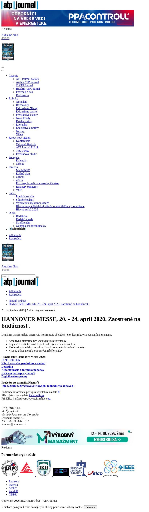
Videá (19, 134)
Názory (20, 131)
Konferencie (23, 140)
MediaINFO (23, 170)
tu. (49, 398)
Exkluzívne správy (26, 111)
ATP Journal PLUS (27, 147)
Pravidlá (13, 491)
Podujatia (14, 157)
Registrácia (22, 95)
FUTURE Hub (10, 360)
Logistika (7, 366)
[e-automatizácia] (17, 229)
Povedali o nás (24, 91)
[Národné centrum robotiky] (78, 475)
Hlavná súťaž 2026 (27, 209)
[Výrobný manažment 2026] (67, 444)
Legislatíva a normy (27, 127)
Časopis (13, 75)
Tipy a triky (22, 150)
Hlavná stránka (17, 300)
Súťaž (12, 193)
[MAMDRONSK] (111, 475)
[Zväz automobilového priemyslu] (10, 475)
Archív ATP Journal (27, 82)
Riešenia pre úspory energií (18, 373)
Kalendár (21, 160)
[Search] (37, 277)
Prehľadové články (27, 114)
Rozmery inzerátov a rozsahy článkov (37, 183)
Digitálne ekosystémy (14, 376)
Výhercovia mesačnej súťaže (32, 202)
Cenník (20, 176)
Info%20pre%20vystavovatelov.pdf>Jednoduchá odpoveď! (37, 385)
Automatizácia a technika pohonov (22, 369)
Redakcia (21, 216)
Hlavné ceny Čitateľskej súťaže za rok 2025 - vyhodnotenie (50, 206)
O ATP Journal (24, 85)
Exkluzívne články (26, 108)
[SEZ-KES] (27, 475)
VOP (19, 189)
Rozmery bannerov (27, 186)
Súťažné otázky (25, 199)
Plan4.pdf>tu (36, 395)
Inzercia (13, 167)
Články (20, 163)
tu (59, 392)
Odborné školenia (26, 144)
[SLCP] (95, 475)
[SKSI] (44, 475)
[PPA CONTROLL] (67, 25)
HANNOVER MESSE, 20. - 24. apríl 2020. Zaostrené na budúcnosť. (49, 304)
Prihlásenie (15, 235)
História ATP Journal (28, 88)
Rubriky (13, 98)
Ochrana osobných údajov (31, 225)
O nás (12, 212)
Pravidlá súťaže (25, 196)
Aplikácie (21, 101)
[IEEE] (126, 475)
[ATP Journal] (19, 8)
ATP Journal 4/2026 (27, 78)
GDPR (13, 494)
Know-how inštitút (19, 137)
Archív (13, 488)
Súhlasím (91, 507)
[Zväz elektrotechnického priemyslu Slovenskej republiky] (61, 475)
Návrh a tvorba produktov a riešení (23, 363)
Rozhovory (22, 105)
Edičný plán (23, 173)
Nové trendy (23, 118)
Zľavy (19, 180)
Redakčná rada (24, 219)
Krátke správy (24, 121)
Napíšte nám (23, 222)
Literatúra (21, 124)
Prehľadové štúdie (26, 153)
